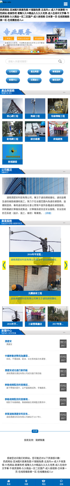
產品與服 (35, 72)
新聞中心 (13, 80)
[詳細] (48, 213)
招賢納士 (35, 80)
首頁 (8, 484)
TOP (35, 431)
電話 (44, 484)
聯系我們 (56, 80)
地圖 (26, 484)
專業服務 (56, 72)
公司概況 (13, 72)
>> (64, 92)
